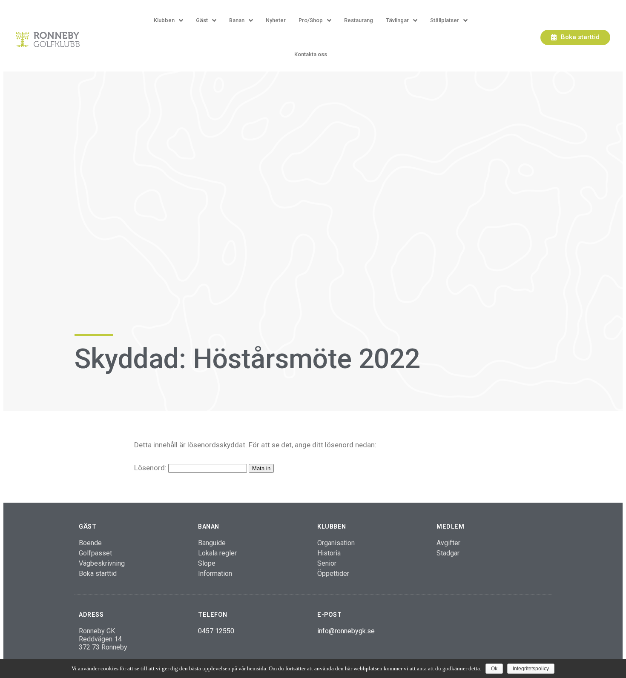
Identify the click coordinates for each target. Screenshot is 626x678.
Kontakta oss (310, 54)
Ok (494, 669)
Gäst (202, 20)
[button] (575, 37)
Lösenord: (151, 467)
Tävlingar (397, 20)
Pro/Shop (311, 20)
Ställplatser (444, 20)
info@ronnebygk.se (346, 631)
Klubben (164, 20)
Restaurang (358, 20)
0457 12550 (216, 631)
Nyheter (276, 20)
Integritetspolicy (531, 669)
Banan (236, 20)
